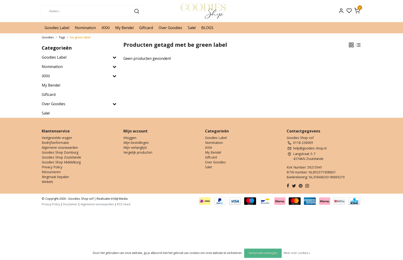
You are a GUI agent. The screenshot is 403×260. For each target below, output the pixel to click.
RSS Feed (123, 204)
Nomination (85, 27)
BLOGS (207, 27)
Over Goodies (170, 27)
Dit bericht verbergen (263, 253)
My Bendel (124, 27)
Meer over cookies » (297, 253)
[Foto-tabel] (351, 45)
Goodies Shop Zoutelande (61, 157)
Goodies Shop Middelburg (61, 162)
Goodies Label (57, 27)
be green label (80, 37)
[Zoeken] (136, 11)
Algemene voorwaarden (60, 147)
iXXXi (105, 27)
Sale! (192, 27)
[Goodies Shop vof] (203, 11)
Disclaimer (70, 204)
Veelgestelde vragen (57, 137)
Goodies (48, 37)
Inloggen (129, 137)
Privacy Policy (52, 167)
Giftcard (146, 27)
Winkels (47, 181)
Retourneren (51, 172)
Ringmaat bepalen (55, 177)
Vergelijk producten (137, 152)
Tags (62, 37)
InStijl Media (119, 198)
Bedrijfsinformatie (55, 142)
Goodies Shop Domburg (60, 152)
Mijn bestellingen (136, 142)
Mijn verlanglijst (135, 147)
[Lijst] (358, 45)
